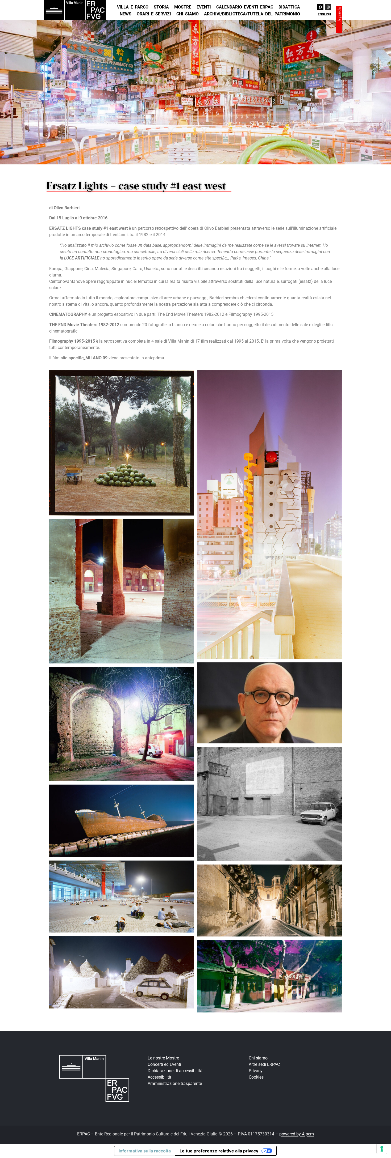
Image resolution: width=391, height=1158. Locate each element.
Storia (161, 7)
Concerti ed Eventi (164, 1064)
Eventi (204, 7)
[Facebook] (320, 7)
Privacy (256, 1070)
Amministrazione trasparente (175, 1083)
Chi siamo (187, 13)
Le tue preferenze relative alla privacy (219, 1150)
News (125, 13)
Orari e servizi (154, 13)
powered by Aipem (296, 1133)
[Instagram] (328, 7)
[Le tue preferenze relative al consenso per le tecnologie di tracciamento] (382, 1149)
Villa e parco (132, 7)
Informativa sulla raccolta (145, 1150)
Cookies (256, 1077)
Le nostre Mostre (163, 1058)
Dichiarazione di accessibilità (175, 1070)
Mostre (182, 7)
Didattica (289, 7)
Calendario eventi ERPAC (244, 7)
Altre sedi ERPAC (264, 1064)
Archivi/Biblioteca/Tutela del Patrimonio (252, 13)
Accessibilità (159, 1077)
